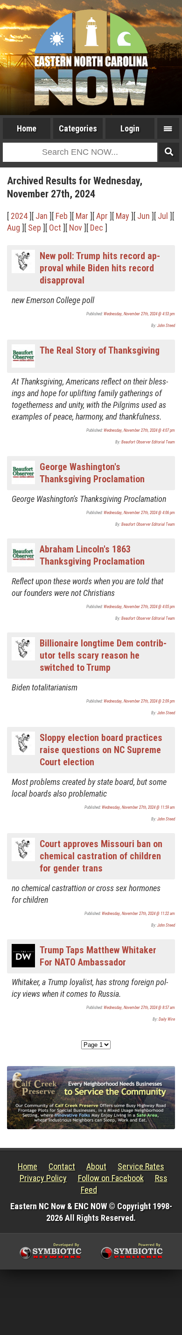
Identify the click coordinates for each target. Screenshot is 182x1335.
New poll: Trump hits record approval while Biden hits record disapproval (100, 268)
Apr (102, 216)
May (122, 216)
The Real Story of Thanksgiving (100, 350)
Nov (75, 227)
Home (26, 128)
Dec (96, 227)
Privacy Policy (43, 1178)
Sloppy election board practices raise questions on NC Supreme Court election (101, 750)
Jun (143, 216)
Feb (62, 216)
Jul (163, 216)
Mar (82, 216)
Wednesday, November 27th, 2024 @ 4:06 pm (139, 512)
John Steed (166, 325)
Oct (55, 227)
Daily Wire (167, 1019)
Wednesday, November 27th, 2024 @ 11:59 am (138, 807)
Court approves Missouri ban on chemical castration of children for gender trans (101, 856)
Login (130, 128)
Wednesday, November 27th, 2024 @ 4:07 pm (139, 430)
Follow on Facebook (111, 1178)
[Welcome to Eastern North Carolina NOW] (91, 57)
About (96, 1166)
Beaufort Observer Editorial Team (148, 442)
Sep (34, 227)
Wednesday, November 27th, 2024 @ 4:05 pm (139, 606)
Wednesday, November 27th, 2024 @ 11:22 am (138, 913)
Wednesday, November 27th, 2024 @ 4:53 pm (139, 314)
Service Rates (141, 1166)
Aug (13, 227)
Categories (78, 128)
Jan (41, 216)
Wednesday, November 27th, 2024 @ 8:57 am (139, 1007)
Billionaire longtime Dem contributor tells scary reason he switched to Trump (103, 655)
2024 (19, 216)
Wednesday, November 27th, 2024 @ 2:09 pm (139, 701)
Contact (62, 1166)
